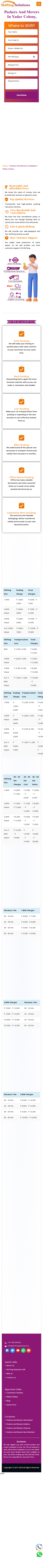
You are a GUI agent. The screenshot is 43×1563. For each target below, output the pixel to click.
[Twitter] (12, 1350)
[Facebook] (7, 1350)
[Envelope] (28, 1350)
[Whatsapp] (23, 1350)
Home (5, 166)
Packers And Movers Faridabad (23, 166)
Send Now (22, 95)
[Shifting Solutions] (15, 4)
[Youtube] (18, 1350)
